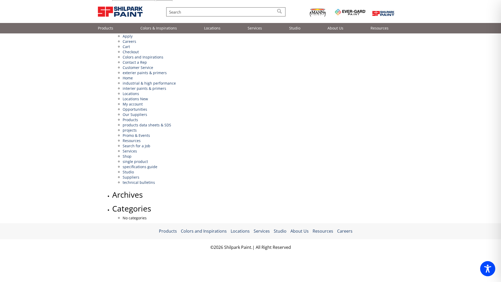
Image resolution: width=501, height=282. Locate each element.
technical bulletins (139, 182)
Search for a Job (136, 145)
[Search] (279, 11)
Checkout (131, 51)
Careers (129, 41)
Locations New (135, 98)
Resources (380, 28)
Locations (212, 28)
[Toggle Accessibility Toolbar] (488, 269)
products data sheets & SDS (147, 124)
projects (130, 130)
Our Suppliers (135, 114)
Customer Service (138, 67)
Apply (128, 36)
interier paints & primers (144, 88)
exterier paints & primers (145, 72)
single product (135, 161)
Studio (294, 28)
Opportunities (135, 109)
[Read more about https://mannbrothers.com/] (317, 12)
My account (133, 104)
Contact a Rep (135, 62)
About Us (335, 28)
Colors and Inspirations (143, 57)
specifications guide (140, 166)
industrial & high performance (149, 83)
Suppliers (131, 177)
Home (128, 77)
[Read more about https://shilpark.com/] (383, 12)
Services (255, 28)
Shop (127, 156)
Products (105, 28)
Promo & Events (136, 135)
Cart (126, 46)
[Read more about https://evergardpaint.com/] (350, 12)
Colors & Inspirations (158, 28)
